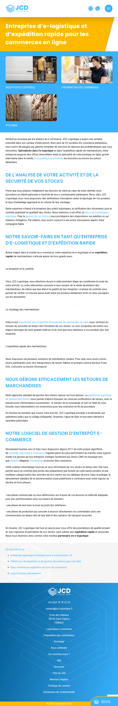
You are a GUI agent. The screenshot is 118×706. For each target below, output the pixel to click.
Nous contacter (59, 647)
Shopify (14, 460)
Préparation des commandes (59, 635)
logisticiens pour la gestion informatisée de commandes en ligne (53, 322)
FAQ (59, 660)
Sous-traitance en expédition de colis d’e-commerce (38, 567)
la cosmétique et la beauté (48, 158)
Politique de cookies (59, 685)
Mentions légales (59, 679)
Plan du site (59, 673)
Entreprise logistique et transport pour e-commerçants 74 (41, 555)
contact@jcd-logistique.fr (59, 608)
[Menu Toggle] (108, 8)
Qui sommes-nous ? (59, 654)
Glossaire (59, 666)
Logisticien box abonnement (25, 573)
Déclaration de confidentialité (59, 692)
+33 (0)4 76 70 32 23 (59, 602)
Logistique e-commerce (59, 629)
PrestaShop (36, 460)
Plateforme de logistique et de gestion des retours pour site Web (45, 561)
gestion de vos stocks (38, 216)
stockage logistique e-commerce (27, 453)
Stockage (59, 641)
